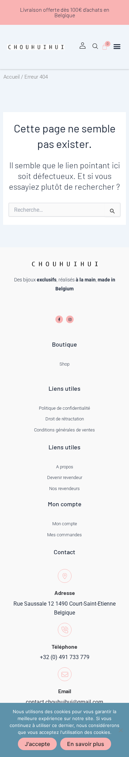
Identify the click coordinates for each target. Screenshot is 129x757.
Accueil (11, 77)
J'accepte (37, 743)
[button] (95, 48)
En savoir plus (85, 743)
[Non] (120, 730)
